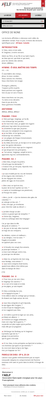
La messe (7, 15)
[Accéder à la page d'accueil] (7, 4)
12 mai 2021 (22, 21)
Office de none (22, 26)
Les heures (23, 15)
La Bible (38, 15)
